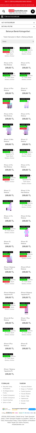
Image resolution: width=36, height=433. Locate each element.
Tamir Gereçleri (9, 37)
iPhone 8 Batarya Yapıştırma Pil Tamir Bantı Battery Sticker (9, 295)
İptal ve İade (7, 402)
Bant (18, 37)
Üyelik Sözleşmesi (8, 395)
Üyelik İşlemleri (26, 391)
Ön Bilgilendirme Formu (8, 392)
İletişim (23, 403)
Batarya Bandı (27, 37)
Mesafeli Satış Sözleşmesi (7, 388)
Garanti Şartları (8, 400)
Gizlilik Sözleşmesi (9, 398)
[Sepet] (32, 11)
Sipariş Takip (25, 396)
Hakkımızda (24, 398)
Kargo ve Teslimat (26, 389)
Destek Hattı (25, 401)
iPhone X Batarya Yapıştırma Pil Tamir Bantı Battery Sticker (9, 270)
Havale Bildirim (25, 394)
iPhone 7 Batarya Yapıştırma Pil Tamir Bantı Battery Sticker (9, 372)
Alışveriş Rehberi (26, 387)
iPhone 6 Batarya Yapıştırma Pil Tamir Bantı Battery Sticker (26, 295)
